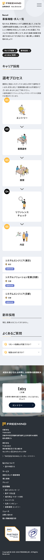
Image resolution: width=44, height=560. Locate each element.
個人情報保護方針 (9, 518)
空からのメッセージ (12, 490)
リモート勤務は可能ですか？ (20, 344)
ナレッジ (5, 482)
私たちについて (8, 463)
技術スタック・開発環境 (11, 475)
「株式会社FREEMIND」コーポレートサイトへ (19, 456)
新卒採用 (24, 50)
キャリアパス (9, 500)
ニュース (5, 511)
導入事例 (5, 478)
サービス (5, 471)
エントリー (17, 405)
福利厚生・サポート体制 (14, 497)
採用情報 (6, 486)
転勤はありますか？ (16, 352)
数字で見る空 (10, 493)
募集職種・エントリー (13, 507)
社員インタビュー (11, 503)
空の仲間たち (10, 466)
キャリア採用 (9, 50)
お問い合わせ (7, 515)
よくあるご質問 (10, 55)
